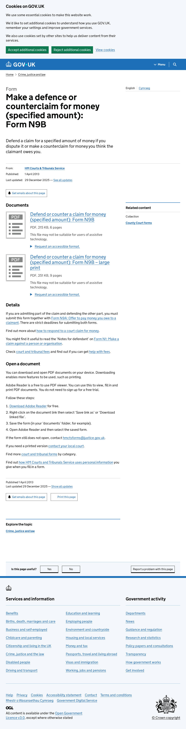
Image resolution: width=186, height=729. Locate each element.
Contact (91, 695)
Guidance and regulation (144, 629)
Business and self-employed (26, 629)
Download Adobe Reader (28, 406)
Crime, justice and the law (25, 654)
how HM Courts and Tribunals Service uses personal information (66, 462)
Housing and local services (85, 638)
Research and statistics (143, 638)
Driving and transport (21, 670)
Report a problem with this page (153, 569)
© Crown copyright (166, 718)
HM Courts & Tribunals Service (45, 168)
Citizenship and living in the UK (28, 646)
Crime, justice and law (31, 74)
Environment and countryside (87, 629)
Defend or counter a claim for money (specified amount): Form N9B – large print (70, 262)
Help (9, 695)
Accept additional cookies (27, 50)
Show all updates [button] (62, 486)
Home (9, 74)
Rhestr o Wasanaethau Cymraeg (29, 700)
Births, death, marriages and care (30, 621)
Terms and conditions (116, 695)
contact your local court (66, 446)
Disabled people (18, 662)
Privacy (22, 695)
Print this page (66, 497)
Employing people (79, 621)
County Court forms (139, 223)
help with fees (99, 352)
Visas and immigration (82, 662)
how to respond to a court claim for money (68, 331)
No (74, 569)
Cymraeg (144, 88)
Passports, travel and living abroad (91, 654)
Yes (52, 569)
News (130, 621)
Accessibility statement (63, 695)
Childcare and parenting (24, 638)
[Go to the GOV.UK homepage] (20, 64)
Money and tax (77, 646)
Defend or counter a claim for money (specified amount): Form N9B (68, 217)
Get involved (135, 670)
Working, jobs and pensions (86, 670)
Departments (135, 613)
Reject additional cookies (72, 50)
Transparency (136, 654)
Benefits (12, 613)
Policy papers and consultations (149, 646)
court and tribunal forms (39, 454)
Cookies (37, 695)
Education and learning (83, 613)
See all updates (62, 180)
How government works (143, 662)
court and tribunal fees (33, 352)
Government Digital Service (77, 700)
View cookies (105, 50)
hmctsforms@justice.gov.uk (84, 438)
